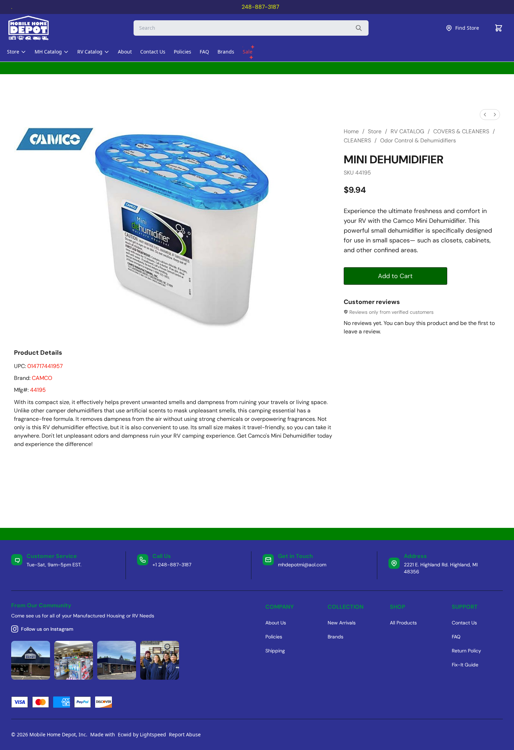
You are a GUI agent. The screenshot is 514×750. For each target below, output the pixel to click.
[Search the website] (358, 28)
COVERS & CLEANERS (461, 131)
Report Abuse (185, 734)
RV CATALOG (407, 131)
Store (374, 131)
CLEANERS (357, 140)
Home (351, 131)
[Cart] (499, 28)
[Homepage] (34, 28)
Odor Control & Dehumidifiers (418, 140)
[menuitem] (485, 114)
